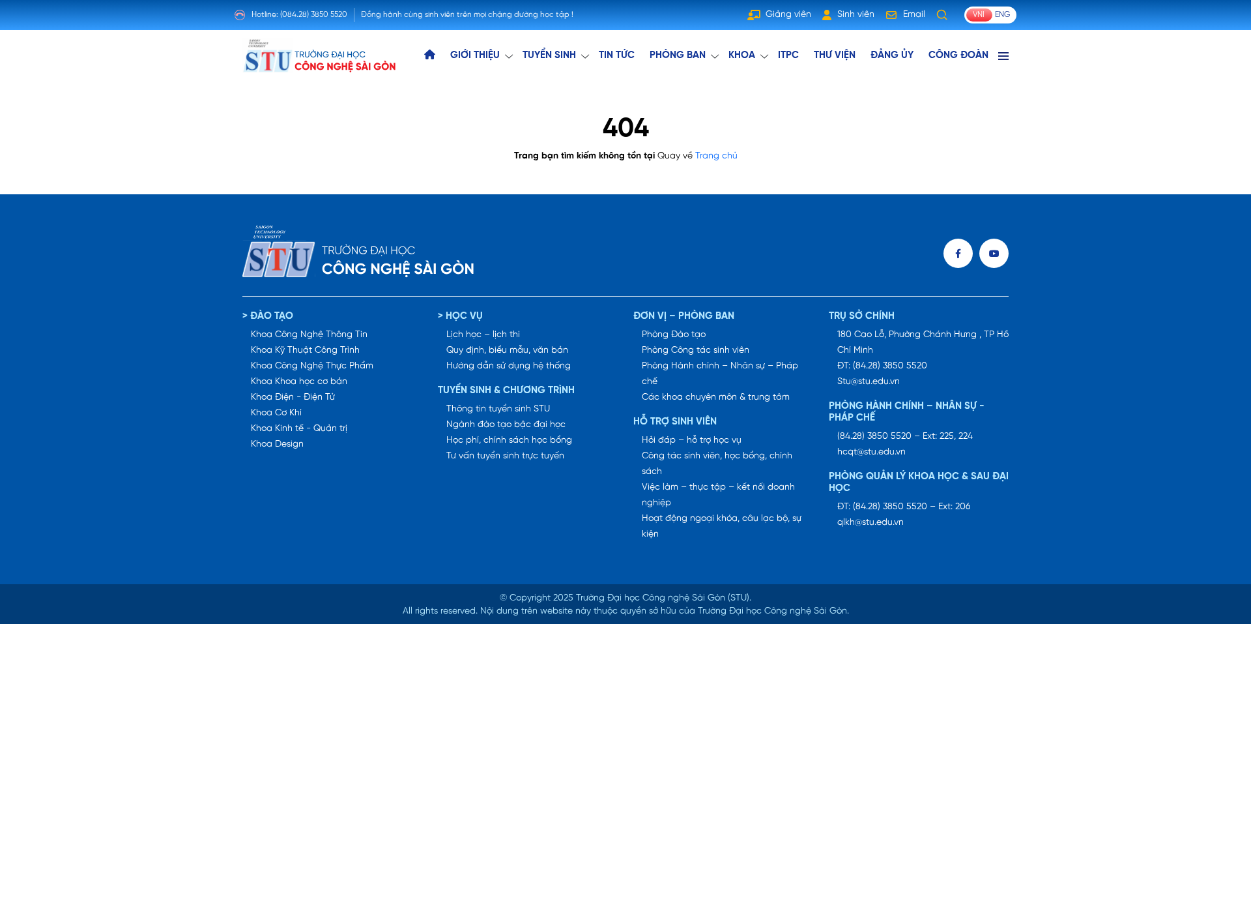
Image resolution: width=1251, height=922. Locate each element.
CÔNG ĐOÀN (958, 55)
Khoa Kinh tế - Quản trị (299, 429)
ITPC (788, 55)
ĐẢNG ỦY (891, 55)
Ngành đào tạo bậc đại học (506, 425)
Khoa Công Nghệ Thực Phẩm (312, 366)
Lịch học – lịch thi (483, 335)
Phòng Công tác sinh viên (695, 350)
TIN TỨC (617, 55)
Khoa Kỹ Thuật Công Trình (305, 350)
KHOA (741, 55)
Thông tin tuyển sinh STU (498, 409)
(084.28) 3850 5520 (313, 14)
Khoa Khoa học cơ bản (299, 382)
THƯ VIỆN (835, 55)
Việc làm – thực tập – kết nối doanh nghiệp (718, 495)
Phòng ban (678, 55)
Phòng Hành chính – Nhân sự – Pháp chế (720, 374)
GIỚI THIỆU (475, 55)
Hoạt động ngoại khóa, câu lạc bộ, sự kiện (721, 526)
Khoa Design (277, 444)
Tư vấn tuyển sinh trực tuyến (505, 456)
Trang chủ (716, 156)
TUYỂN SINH (549, 55)
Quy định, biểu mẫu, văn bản (507, 350)
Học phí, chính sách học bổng (509, 440)
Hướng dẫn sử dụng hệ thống (508, 366)
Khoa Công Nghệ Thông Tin (309, 335)
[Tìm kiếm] (942, 15)
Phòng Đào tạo (674, 335)
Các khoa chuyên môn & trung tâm (716, 397)
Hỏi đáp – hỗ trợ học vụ (691, 440)
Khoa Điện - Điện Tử (293, 397)
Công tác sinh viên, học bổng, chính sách (717, 464)
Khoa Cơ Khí (276, 413)
